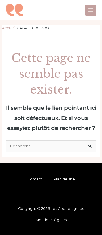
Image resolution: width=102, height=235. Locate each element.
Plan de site (64, 179)
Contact (34, 179)
